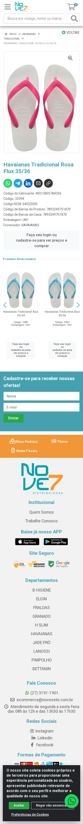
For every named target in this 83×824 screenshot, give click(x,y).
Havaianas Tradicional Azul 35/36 (62, 313)
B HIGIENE (42, 590)
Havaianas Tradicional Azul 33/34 (20, 313)
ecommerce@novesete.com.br (44, 700)
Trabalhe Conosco (41, 521)
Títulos (62, 441)
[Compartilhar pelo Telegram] (18, 183)
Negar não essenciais (52, 805)
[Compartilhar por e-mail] (38, 183)
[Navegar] (5, 305)
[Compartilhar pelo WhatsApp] (7, 183)
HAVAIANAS (30, 225)
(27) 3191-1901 (44, 693)
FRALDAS (41, 607)
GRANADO (42, 616)
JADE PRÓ (41, 642)
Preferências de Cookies (30, 814)
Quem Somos (41, 512)
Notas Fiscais (26, 451)
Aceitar (19, 805)
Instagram (44, 731)
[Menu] (7, 7)
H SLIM (41, 625)
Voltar (72, 32)
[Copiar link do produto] (48, 183)
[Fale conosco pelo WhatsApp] (71, 801)
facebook (44, 745)
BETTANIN (42, 669)
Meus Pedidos (26, 441)
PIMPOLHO (42, 660)
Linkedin (44, 738)
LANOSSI (41, 651)
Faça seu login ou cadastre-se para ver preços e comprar (41, 240)
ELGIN (41, 599)
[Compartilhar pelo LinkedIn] (28, 183)
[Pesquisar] (74, 18)
